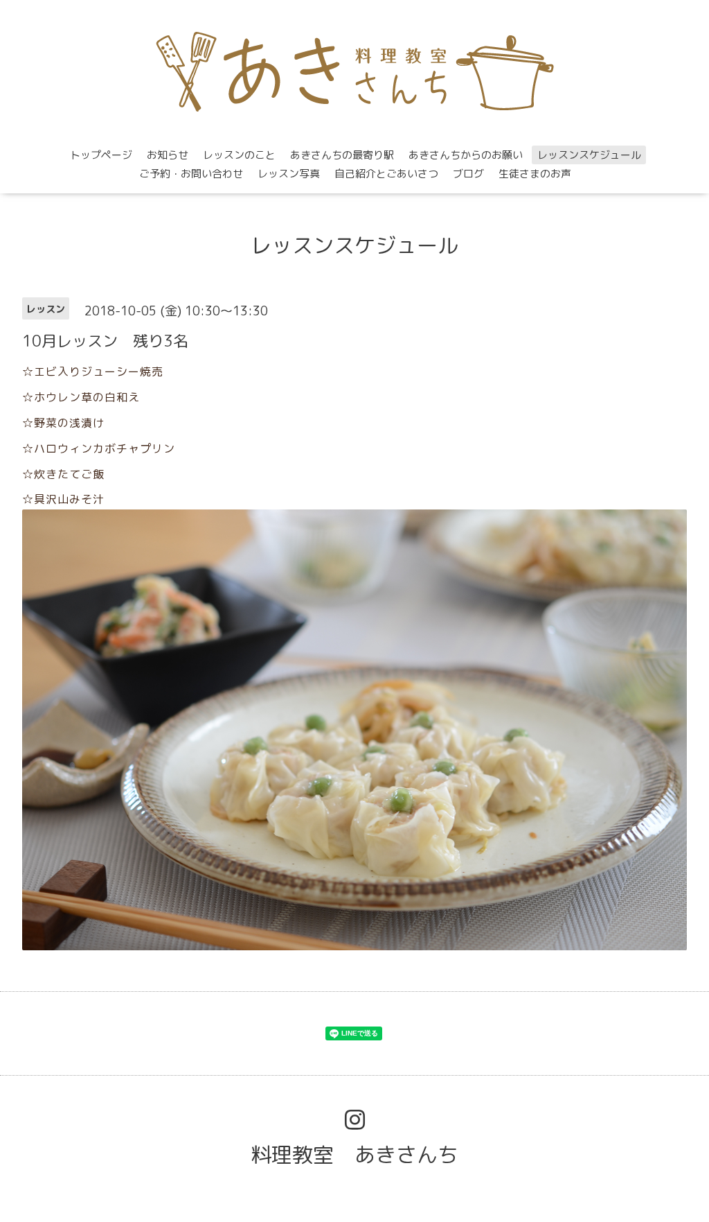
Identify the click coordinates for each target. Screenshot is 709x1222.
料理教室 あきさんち (354, 1154)
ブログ (468, 173)
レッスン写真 (289, 173)
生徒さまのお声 (535, 173)
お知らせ (167, 155)
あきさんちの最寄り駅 (342, 155)
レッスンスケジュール (589, 155)
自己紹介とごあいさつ (386, 173)
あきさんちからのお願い (466, 155)
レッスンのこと (239, 155)
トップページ (101, 155)
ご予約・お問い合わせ (191, 173)
